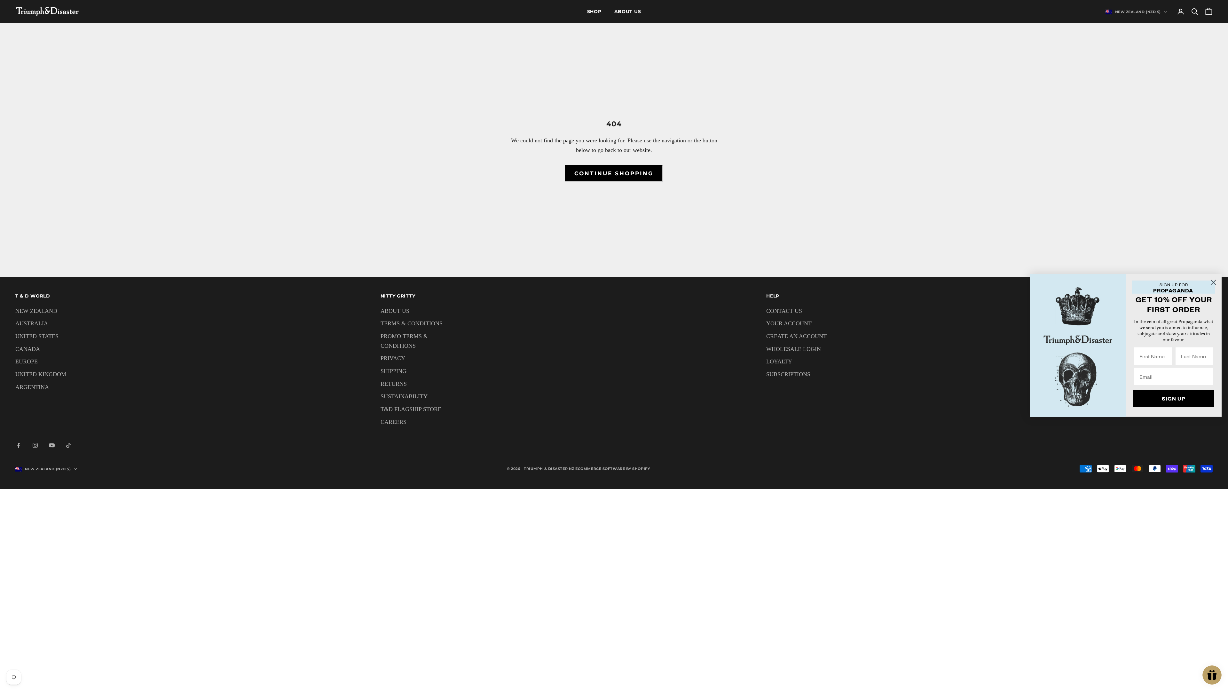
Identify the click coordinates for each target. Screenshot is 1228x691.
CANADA (27, 349)
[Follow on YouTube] (52, 445)
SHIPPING (393, 371)
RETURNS (394, 384)
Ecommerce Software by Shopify (612, 468)
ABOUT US (395, 311)
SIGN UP (1173, 398)
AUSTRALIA (31, 323)
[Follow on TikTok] (68, 445)
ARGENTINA (32, 387)
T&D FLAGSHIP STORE (411, 409)
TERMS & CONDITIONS (412, 323)
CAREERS (393, 422)
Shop (594, 11)
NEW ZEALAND (36, 311)
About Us (627, 11)
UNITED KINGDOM (40, 374)
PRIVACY (393, 358)
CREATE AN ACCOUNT (796, 336)
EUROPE (26, 361)
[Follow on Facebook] (18, 445)
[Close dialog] (1213, 282)
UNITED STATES (37, 336)
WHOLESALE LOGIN (793, 349)
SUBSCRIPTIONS (788, 374)
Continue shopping (613, 173)
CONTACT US (784, 311)
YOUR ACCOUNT (789, 323)
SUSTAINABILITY (404, 396)
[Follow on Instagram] (35, 445)
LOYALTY (779, 361)
